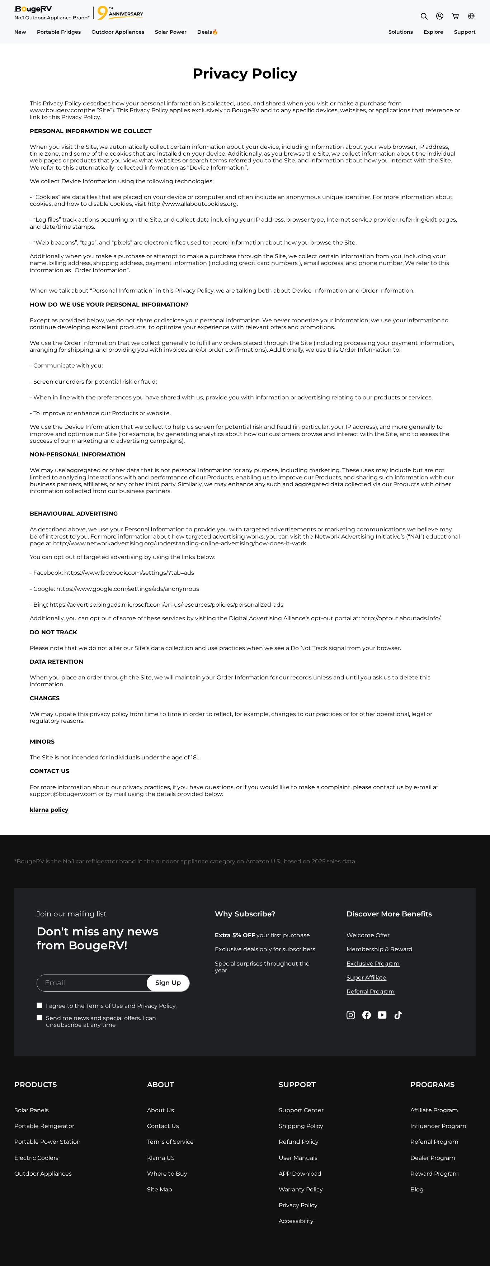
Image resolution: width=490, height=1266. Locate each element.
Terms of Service (170, 1141)
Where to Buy (167, 1173)
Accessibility (296, 1221)
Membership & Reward (380, 949)
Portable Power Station (47, 1141)
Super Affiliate (366, 977)
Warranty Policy (301, 1189)
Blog (417, 1189)
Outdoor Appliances (43, 1173)
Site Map (159, 1189)
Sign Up (168, 983)
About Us (160, 1110)
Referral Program (371, 991)
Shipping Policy (301, 1126)
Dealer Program (432, 1157)
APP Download (300, 1173)
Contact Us (163, 1126)
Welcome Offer (368, 935)
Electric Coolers (36, 1157)
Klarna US (161, 1157)
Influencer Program (438, 1126)
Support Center (301, 1110)
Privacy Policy (298, 1205)
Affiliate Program (434, 1110)
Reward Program (434, 1173)
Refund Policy (299, 1141)
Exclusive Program (373, 963)
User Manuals (298, 1157)
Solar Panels (31, 1110)
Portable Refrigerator (44, 1126)
